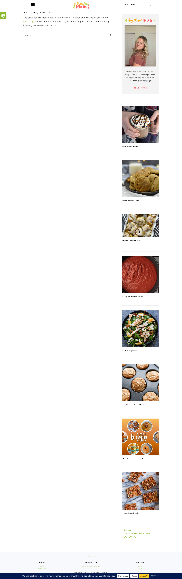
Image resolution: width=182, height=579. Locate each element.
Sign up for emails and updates (91, 566)
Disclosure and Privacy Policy (137, 533)
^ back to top (91, 556)
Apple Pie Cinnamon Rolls (131, 240)
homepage (28, 21)
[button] (3, 15)
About (42, 566)
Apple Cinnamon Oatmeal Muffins (134, 405)
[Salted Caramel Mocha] (140, 124)
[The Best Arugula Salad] (140, 328)
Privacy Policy (42, 568)
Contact (127, 530)
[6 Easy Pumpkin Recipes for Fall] (140, 436)
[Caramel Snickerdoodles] (140, 178)
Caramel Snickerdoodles (130, 200)
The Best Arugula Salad (130, 351)
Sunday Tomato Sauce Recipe (132, 297)
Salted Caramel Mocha (130, 146)
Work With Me (130, 537)
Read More (140, 88)
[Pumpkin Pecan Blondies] (140, 491)
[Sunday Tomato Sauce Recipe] (140, 274)
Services (140, 568)
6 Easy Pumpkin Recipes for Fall (133, 459)
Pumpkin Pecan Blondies (130, 513)
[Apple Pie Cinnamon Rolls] (140, 225)
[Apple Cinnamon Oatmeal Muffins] (140, 382)
